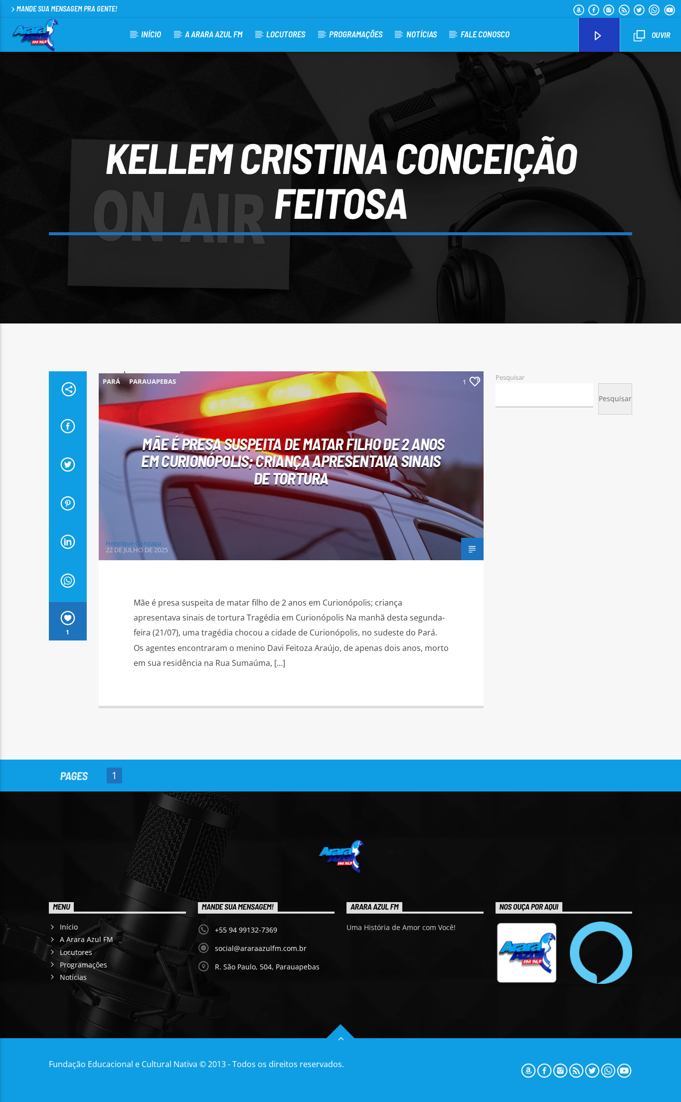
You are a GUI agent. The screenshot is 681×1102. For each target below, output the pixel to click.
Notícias (421, 34)
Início (151, 34)
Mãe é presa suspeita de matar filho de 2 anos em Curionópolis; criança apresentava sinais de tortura (292, 460)
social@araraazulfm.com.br (261, 948)
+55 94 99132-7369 (246, 930)
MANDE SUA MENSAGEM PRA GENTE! (66, 8)
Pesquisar (510, 377)
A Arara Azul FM (213, 34)
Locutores (285, 34)
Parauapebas (152, 381)
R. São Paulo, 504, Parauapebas (267, 966)
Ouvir (660, 34)
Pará (111, 381)
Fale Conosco (485, 34)
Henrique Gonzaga (133, 543)
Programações (355, 34)
